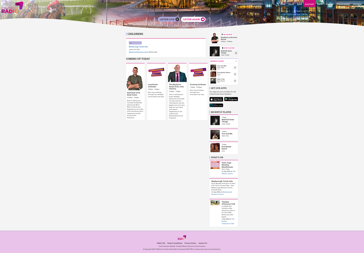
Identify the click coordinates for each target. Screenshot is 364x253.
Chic (223, 151)
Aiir (219, 249)
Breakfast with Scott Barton (229, 38)
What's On (217, 157)
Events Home (136, 43)
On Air (291, 4)
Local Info (309, 4)
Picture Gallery (343, 4)
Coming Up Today (138, 58)
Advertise (357, 4)
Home (282, 4)
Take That (225, 136)
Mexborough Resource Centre (138, 52)
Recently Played (217, 61)
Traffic (320, 4)
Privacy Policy (190, 243)
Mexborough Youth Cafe (138, 47)
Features (329, 4)
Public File (161, 243)
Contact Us (202, 243)
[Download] (236, 53)
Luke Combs (226, 124)
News (299, 4)
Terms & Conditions (174, 243)
